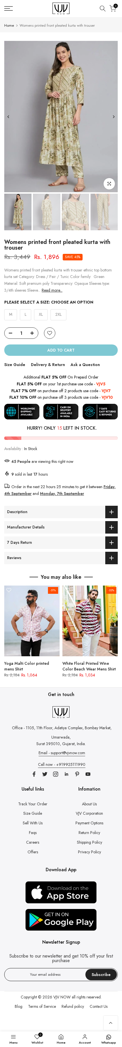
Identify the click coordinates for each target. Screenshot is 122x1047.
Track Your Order (32, 804)
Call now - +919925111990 (61, 764)
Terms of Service (42, 1006)
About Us (89, 804)
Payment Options (89, 823)
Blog (18, 1006)
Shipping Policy (89, 842)
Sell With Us (33, 823)
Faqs (33, 832)
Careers (32, 842)
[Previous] (8, 116)
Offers (33, 852)
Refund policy (73, 1006)
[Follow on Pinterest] (77, 774)
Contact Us (99, 1006)
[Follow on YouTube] (88, 774)
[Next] (113, 116)
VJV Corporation (89, 813)
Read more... (52, 290)
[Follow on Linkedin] (66, 774)
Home (9, 25)
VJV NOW (62, 997)
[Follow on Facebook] (34, 774)
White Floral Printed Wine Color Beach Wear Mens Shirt (89, 666)
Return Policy (89, 832)
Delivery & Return (48, 364)
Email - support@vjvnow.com (62, 753)
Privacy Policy (89, 852)
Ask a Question (85, 364)
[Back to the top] (111, 1023)
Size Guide (14, 364)
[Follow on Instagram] (55, 774)
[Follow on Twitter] (44, 774)
